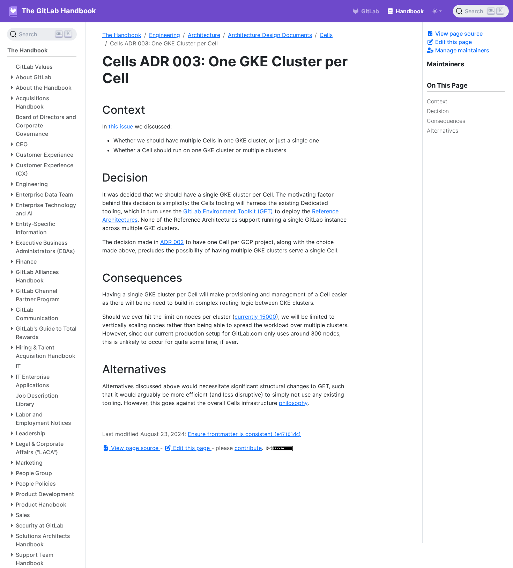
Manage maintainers (461, 50)
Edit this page (453, 41)
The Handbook (121, 34)
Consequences (446, 120)
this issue (121, 126)
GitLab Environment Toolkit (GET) (228, 211)
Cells (326, 34)
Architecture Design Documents (270, 34)
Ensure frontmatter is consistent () (244, 433)
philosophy (293, 402)
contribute (248, 447)
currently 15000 (255, 316)
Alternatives (442, 130)
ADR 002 (172, 241)
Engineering (164, 34)
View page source (458, 33)
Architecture (204, 34)
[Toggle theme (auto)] (437, 11)
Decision (438, 111)
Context (437, 101)
